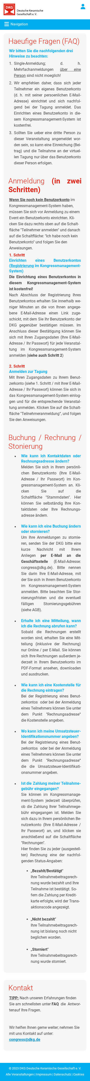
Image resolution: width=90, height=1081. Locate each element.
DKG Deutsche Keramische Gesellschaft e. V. (50, 1068)
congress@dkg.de (24, 1039)
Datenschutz (62, 1074)
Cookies (78, 1074)
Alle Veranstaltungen (20, 1074)
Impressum (44, 1074)
